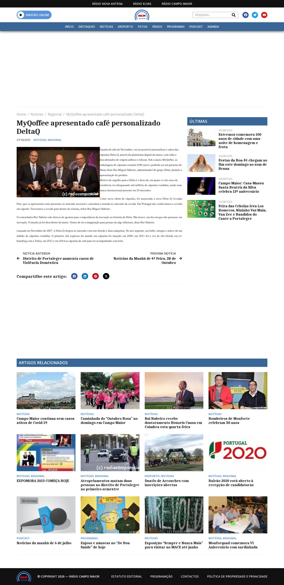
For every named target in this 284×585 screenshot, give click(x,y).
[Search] (233, 15)
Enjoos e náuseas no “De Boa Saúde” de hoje (105, 545)
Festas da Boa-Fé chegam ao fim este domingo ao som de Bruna (243, 164)
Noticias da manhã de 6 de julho (44, 543)
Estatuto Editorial (126, 576)
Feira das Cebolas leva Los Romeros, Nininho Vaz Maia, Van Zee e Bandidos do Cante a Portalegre (242, 212)
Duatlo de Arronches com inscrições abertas (167, 483)
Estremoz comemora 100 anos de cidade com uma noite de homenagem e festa (240, 140)
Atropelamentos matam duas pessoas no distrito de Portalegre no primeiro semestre (110, 485)
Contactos (190, 576)
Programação (161, 576)
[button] (20, 15)
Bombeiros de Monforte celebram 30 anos (229, 420)
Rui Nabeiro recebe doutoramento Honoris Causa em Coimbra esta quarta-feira (173, 422)
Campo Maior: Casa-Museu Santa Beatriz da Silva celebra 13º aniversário (241, 187)
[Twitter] (255, 15)
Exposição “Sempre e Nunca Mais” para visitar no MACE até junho (174, 545)
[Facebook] (245, 15)
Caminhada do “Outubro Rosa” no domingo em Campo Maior (109, 420)
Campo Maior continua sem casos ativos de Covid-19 (45, 420)
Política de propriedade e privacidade (237, 576)
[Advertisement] (142, 62)
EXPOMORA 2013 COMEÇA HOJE (43, 481)
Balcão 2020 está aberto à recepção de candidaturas (231, 483)
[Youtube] (264, 15)
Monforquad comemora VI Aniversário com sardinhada (233, 545)
